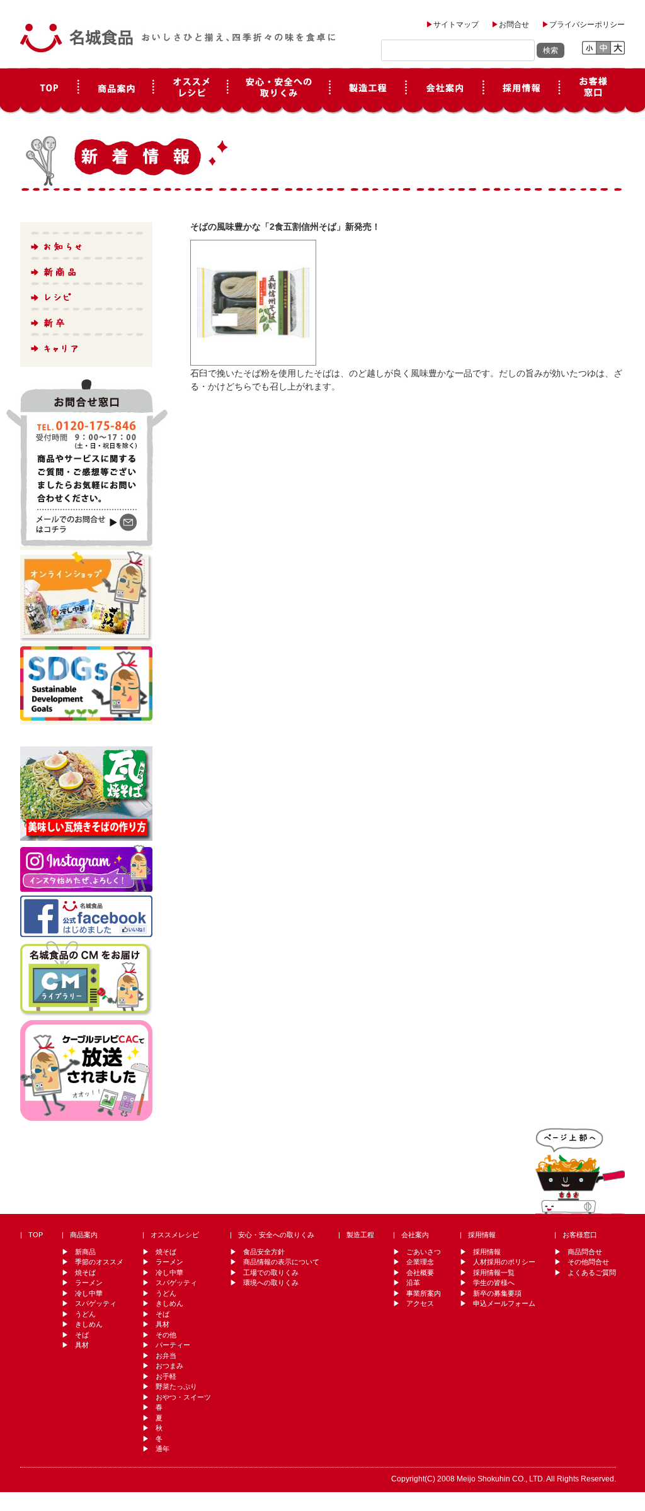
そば (82, 1335)
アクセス (420, 1303)
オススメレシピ (190, 91)
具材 (82, 1345)
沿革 (413, 1282)
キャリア (86, 344)
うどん (85, 1314)
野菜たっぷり (176, 1386)
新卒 (86, 319)
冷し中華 (89, 1293)
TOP (49, 91)
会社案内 (444, 91)
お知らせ (86, 244)
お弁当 (166, 1355)
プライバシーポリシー (587, 24)
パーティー (173, 1345)
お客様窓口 (592, 91)
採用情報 (521, 91)
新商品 (86, 269)
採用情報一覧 (494, 1272)
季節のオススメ (99, 1262)
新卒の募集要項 (497, 1293)
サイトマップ (456, 24)
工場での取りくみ (271, 1272)
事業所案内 (423, 1293)
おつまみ (169, 1365)
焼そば (85, 1272)
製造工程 (368, 91)
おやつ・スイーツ (183, 1397)
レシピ (86, 294)
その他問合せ (588, 1262)
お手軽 (166, 1376)
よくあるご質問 (592, 1272)
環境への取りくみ (271, 1282)
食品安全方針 (264, 1251)
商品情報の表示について (281, 1262)
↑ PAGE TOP (580, 1169)
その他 (166, 1335)
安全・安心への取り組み (278, 91)
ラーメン (89, 1282)
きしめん (89, 1324)
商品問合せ (585, 1251)
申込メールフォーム (504, 1303)
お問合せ (514, 24)
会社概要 (420, 1272)
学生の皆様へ (494, 1282)
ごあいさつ (423, 1251)
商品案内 (115, 91)
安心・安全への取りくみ (276, 1235)
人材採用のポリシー (504, 1262)
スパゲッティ (96, 1303)
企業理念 (420, 1262)
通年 (162, 1448)
